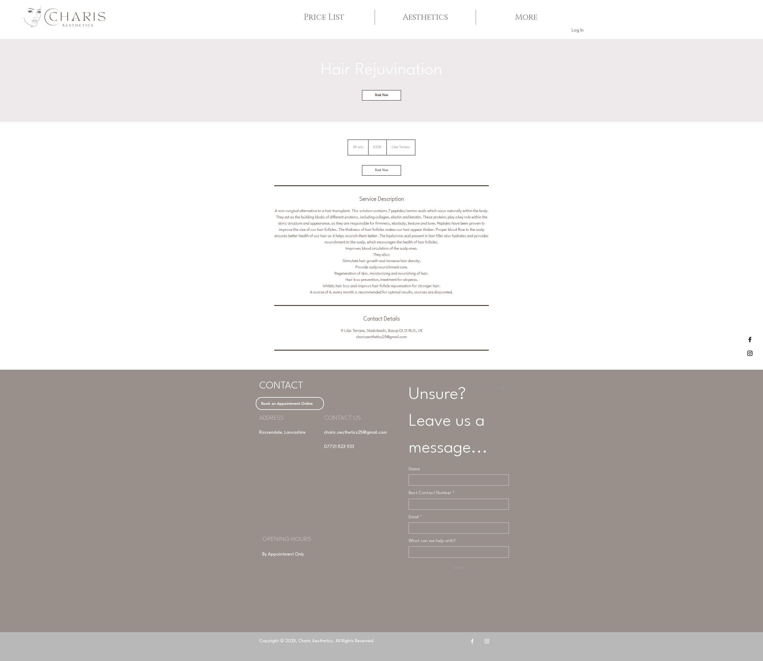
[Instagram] (487, 641)
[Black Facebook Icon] (749, 339)
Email (415, 517)
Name (414, 469)
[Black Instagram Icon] (749, 353)
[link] (381, 95)
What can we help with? (432, 541)
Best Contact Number (432, 493)
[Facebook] (472, 641)
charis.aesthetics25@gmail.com (355, 432)
